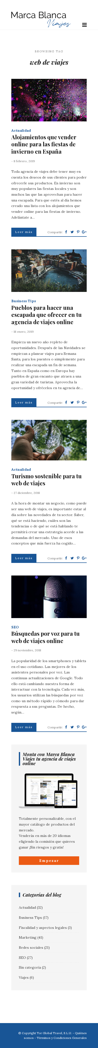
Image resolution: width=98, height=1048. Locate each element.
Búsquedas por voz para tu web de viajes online (45, 637)
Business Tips (23, 301)
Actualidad (21, 130)
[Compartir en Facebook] (66, 232)
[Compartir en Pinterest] (78, 232)
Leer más (24, 232)
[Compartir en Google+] (84, 232)
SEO (15, 627)
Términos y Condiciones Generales (62, 1038)
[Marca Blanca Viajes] (41, 26)
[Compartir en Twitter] (72, 232)
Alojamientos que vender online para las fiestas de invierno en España (43, 144)
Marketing (27, 937)
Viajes (24, 977)
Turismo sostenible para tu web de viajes (46, 479)
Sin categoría (30, 967)
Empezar (49, 860)
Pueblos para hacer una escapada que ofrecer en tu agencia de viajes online (46, 315)
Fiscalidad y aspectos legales (43, 927)
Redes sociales (31, 947)
